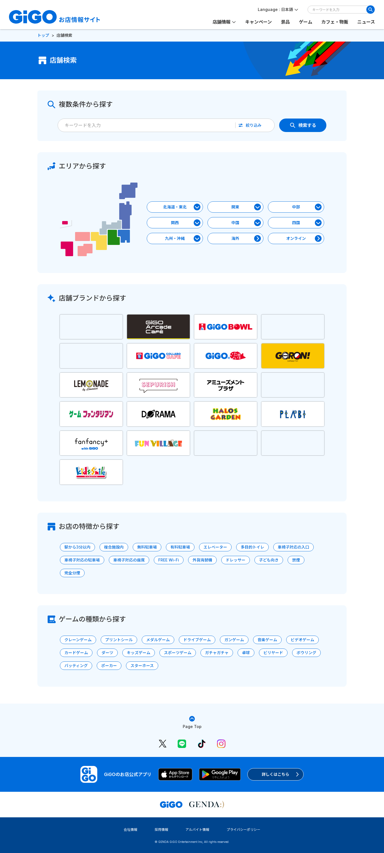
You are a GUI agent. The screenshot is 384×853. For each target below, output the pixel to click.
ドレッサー (235, 560)
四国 (296, 222)
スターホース (142, 665)
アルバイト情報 (197, 829)
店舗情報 (222, 22)
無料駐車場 (147, 547)
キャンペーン (258, 22)
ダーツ (107, 652)
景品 (285, 22)
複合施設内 (114, 547)
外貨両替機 (202, 560)
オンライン (296, 238)
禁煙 (296, 560)
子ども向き (269, 560)
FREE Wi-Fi (168, 560)
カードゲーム (76, 652)
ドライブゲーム (197, 639)
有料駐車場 (180, 547)
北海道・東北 (175, 206)
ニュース (366, 22)
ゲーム (305, 22)
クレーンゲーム (78, 639)
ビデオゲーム (302, 639)
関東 (235, 206)
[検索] (370, 9)
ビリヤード (273, 652)
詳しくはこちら (275, 774)
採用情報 (161, 829)
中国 (235, 222)
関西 (175, 222)
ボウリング (306, 652)
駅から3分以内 (77, 547)
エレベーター (215, 547)
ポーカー (109, 665)
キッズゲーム (138, 652)
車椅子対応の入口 (293, 547)
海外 (235, 238)
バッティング (76, 665)
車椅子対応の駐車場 (82, 560)
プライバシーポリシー (243, 829)
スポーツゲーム (177, 652)
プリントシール (119, 639)
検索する (307, 125)
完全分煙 (72, 572)
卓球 (246, 652)
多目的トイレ (252, 547)
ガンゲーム (234, 639)
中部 (296, 206)
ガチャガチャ (217, 652)
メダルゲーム (158, 639)
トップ (43, 35)
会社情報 (130, 829)
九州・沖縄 (175, 238)
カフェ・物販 (334, 22)
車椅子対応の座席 (129, 560)
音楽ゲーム (267, 639)
